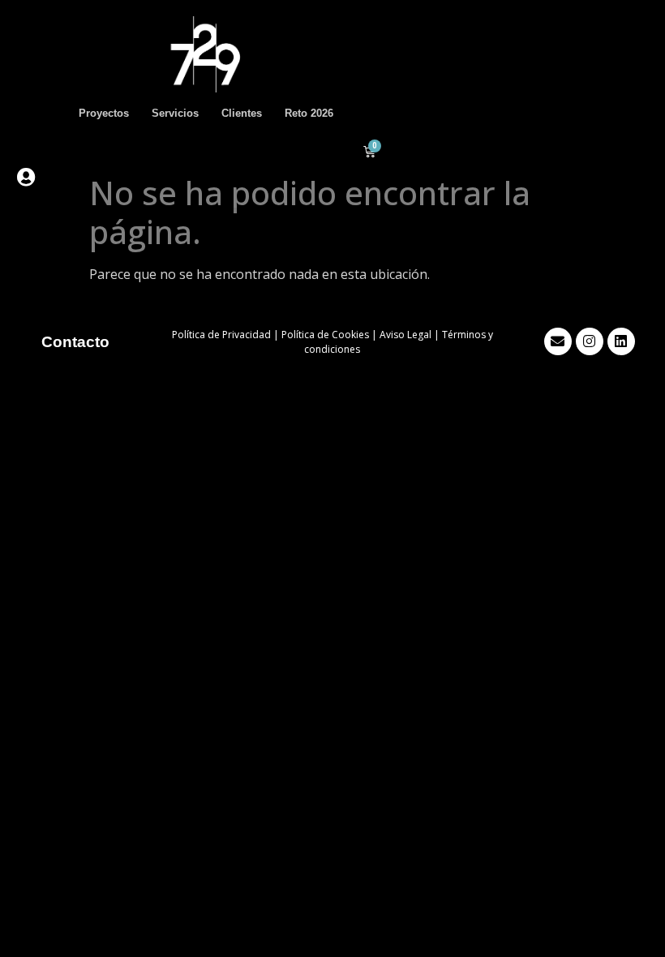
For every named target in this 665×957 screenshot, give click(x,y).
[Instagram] (589, 341)
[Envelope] (558, 341)
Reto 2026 (309, 113)
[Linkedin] (621, 341)
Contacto (75, 341)
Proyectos (104, 113)
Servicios (175, 113)
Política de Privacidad (221, 334)
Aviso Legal (405, 334)
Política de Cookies (325, 334)
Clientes (241, 113)
